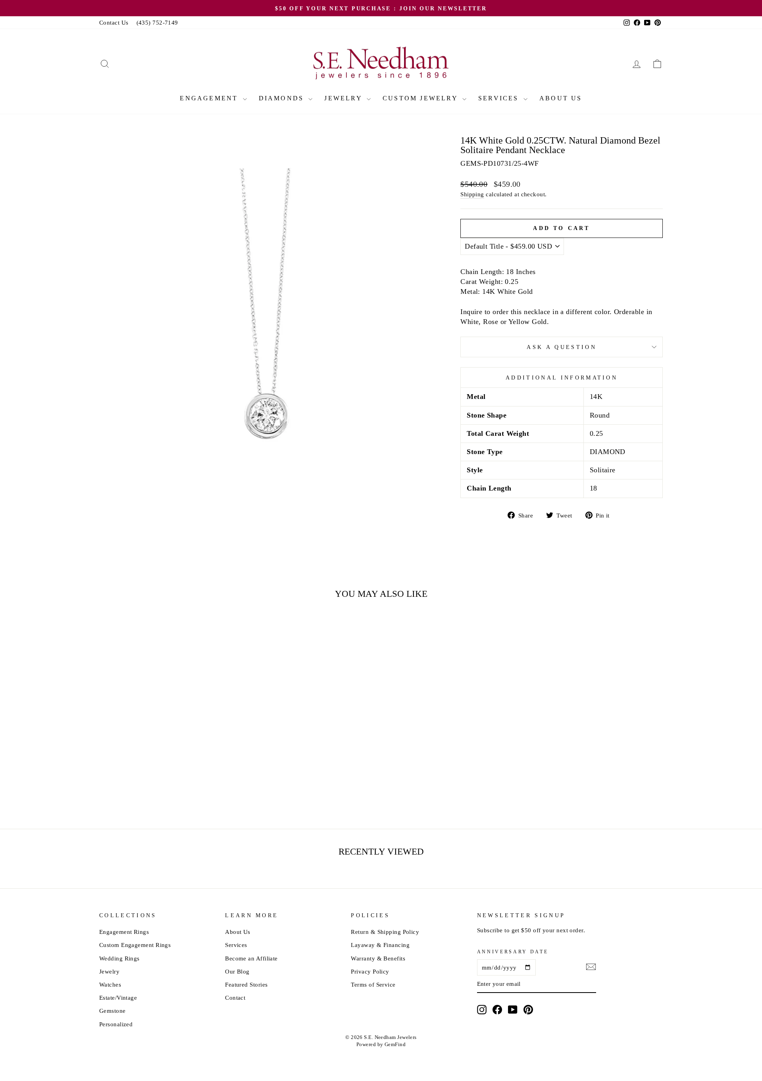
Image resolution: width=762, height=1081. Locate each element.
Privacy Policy (370, 971)
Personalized (116, 1024)
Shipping (472, 194)
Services (499, 98)
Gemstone (112, 1010)
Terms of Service (373, 984)
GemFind (395, 1044)
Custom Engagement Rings (135, 944)
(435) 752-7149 (157, 22)
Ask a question (561, 347)
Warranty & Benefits (378, 958)
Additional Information (562, 377)
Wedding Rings (119, 958)
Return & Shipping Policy (385, 931)
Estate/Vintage (118, 997)
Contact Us (114, 22)
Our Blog (237, 971)
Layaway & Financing (380, 944)
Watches (110, 984)
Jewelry (344, 98)
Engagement (210, 98)
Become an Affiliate (251, 958)
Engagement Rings (124, 931)
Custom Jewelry (421, 98)
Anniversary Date (512, 951)
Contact (235, 997)
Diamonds (283, 98)
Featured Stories (246, 984)
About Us (560, 98)
